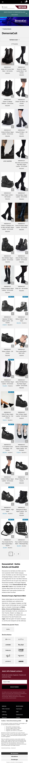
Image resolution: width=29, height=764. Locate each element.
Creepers (13, 603)
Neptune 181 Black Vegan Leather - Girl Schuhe (7, 320)
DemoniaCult (7, 67)
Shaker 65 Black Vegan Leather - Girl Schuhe (7, 479)
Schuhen (21, 573)
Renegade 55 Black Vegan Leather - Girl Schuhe (21, 511)
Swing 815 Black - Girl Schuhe (21, 133)
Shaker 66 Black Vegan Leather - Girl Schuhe (7, 289)
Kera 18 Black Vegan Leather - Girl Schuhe (21, 415)
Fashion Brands (7, 29)
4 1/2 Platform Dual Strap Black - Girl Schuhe (7, 448)
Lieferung (4, 714)
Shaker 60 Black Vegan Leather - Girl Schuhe (7, 133)
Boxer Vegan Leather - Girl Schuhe (7, 195)
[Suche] (13, 7)
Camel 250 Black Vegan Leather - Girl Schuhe (21, 226)
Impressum (19, 708)
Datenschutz (19, 714)
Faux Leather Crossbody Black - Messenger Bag (21, 542)
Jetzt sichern (14, 14)
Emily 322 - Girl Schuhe (21, 288)
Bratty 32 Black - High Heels (21, 319)
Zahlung (4, 711)
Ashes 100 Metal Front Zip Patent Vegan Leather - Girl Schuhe (21, 383)
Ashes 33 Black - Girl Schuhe (7, 352)
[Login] (21, 2)
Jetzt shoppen (7, 161)
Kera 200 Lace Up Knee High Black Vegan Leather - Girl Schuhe (21, 164)
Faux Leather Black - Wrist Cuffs (21, 352)
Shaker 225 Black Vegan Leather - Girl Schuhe (7, 382)
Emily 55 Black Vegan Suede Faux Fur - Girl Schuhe (7, 416)
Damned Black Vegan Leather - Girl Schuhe (21, 195)
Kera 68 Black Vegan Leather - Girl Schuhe (7, 258)
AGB (17, 711)
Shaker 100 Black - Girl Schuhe (21, 102)
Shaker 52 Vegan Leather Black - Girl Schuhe (22, 70)
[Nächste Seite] (18, 554)
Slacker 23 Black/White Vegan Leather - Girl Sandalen (21, 448)
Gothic (8, 599)
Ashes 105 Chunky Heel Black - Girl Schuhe (7, 70)
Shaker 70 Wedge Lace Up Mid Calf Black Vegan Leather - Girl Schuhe (7, 227)
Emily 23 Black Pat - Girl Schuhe (21, 479)
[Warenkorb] (25, 2)
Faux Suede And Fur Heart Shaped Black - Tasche (7, 543)
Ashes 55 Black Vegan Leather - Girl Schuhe (21, 258)
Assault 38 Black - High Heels (7, 510)
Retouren (4, 717)
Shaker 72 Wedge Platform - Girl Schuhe (7, 102)
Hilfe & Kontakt (6, 708)
